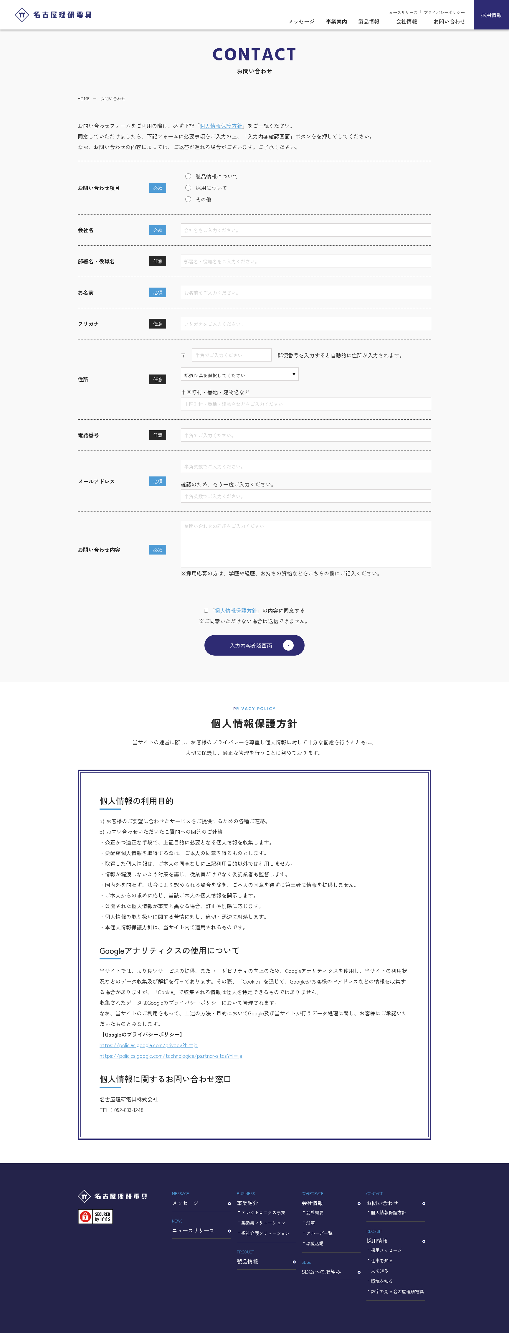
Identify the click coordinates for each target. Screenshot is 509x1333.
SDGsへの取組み (321, 1267)
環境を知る (382, 1281)
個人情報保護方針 (221, 125)
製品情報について (217, 176)
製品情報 (368, 21)
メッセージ (301, 21)
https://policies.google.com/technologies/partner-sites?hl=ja (171, 1055)
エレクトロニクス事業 (263, 1212)
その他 (203, 199)
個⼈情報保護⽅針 (236, 610)
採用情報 (491, 15)
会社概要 (315, 1212)
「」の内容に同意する (257, 610)
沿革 (310, 1223)
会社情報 (406, 21)
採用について (211, 188)
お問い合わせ (449, 21)
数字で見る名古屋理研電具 (397, 1291)
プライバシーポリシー (444, 12)
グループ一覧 (319, 1233)
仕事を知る (382, 1260)
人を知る (380, 1271)
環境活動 (315, 1243)
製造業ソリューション (263, 1223)
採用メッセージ (386, 1250)
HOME (84, 98)
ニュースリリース (401, 12)
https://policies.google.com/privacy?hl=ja (149, 1045)
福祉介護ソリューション (265, 1233)
